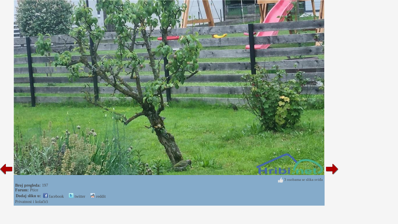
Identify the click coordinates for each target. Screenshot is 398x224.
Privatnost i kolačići (31, 202)
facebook (56, 196)
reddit (100, 196)
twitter (79, 196)
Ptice (34, 190)
